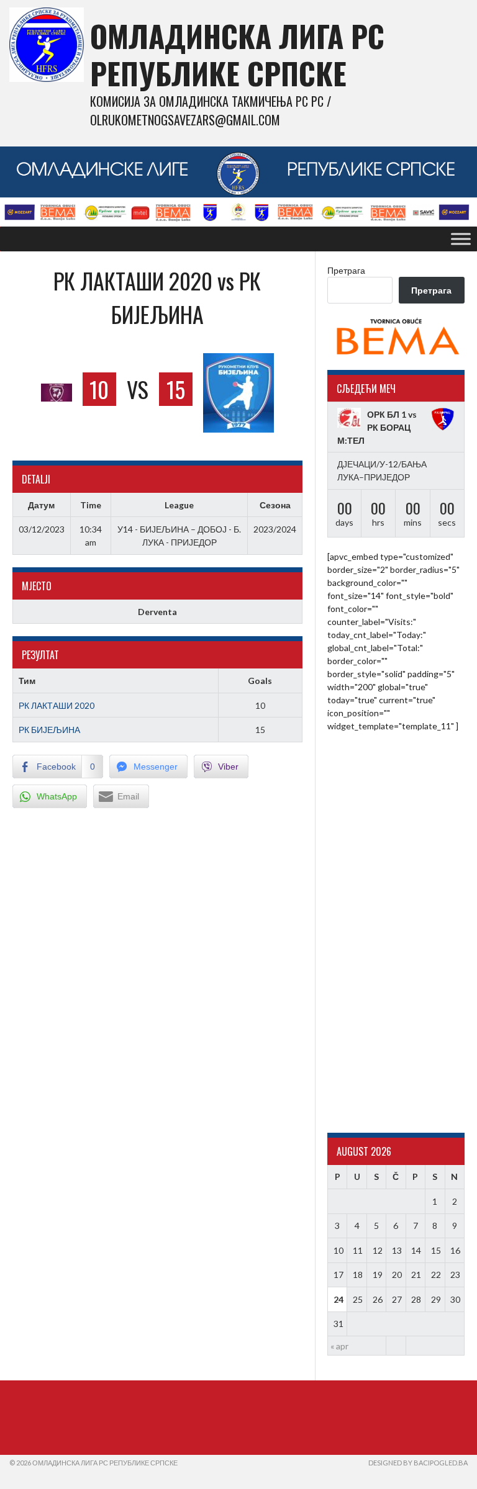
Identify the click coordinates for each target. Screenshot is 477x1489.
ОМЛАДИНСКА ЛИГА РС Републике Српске (237, 54)
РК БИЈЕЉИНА (49, 729)
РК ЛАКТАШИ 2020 (56, 705)
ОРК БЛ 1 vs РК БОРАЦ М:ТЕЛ (377, 427)
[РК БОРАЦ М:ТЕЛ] (443, 419)
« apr (339, 1346)
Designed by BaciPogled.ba (418, 1463)
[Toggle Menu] (461, 239)
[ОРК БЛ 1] (349, 418)
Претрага (346, 270)
